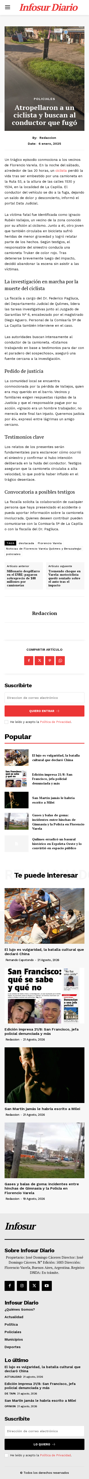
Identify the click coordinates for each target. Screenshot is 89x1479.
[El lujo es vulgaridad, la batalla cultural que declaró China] (17, 757)
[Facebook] (28, 660)
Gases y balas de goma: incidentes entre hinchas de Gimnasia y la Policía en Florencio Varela (58, 822)
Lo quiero (42, 1444)
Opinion (10, 1406)
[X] (39, 660)
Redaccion (47, 137)
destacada (26, 543)
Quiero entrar (41, 711)
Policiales (44, 98)
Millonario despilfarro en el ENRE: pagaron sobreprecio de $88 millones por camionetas (23, 578)
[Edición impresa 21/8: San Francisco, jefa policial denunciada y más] (17, 778)
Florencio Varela (50, 543)
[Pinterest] (49, 660)
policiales (13, 554)
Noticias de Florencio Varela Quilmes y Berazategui (43, 548)
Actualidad (13, 1376)
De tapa (10, 1393)
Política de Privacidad (55, 722)
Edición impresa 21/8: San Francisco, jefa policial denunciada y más (52, 778)
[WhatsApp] (60, 660)
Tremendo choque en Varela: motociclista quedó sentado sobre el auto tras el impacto (64, 578)
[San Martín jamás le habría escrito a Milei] (17, 800)
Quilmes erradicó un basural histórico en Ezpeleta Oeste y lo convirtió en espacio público (57, 843)
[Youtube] (47, 1286)
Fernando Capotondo (19, 960)
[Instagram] (22, 1286)
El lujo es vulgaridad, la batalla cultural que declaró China (56, 757)
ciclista (61, 171)
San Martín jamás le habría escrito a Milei (53, 800)
